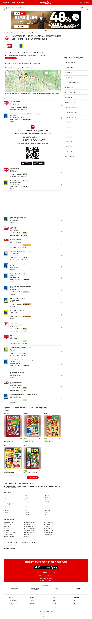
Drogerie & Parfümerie (72, 82)
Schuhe (69, 127)
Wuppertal (27, 506)
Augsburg (47, 500)
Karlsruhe (47, 495)
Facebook (54, 599)
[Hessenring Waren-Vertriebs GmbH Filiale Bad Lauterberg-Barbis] (21, 46)
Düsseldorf (7, 510)
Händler (13, 2)
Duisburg (26, 502)
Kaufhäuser (70, 97)
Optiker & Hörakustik (72, 112)
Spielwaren (70, 137)
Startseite (11, 599)
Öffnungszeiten (12, 600)
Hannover (26, 495)
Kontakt (32, 603)
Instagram (54, 602)
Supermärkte (70, 147)
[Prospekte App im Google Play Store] (39, 163)
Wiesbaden (47, 497)
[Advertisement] (76, 44)
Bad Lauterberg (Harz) (9, 32)
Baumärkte (69, 72)
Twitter (53, 600)
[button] (59, 72)
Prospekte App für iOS (46, 578)
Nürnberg (26, 500)
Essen (6, 512)
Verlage (32, 600)
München (6, 500)
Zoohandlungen (71, 151)
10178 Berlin (83, 8)
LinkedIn (54, 603)
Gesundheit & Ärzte (71, 92)
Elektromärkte (70, 87)
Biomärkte (7, 528)
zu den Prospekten (11, 58)
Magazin (82, 2)
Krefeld (46, 514)
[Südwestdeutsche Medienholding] (14, 589)
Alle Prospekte (33, 477)
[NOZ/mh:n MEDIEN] (57, 589)
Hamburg (6, 497)
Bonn (25, 510)
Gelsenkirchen (48, 502)
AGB (74, 603)
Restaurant (69, 122)
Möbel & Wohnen (71, 102)
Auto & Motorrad (71, 62)
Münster (26, 514)
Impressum (75, 605)
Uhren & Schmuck (49, 530)
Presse (74, 600)
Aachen (46, 504)
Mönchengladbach (49, 506)
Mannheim (27, 512)
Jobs (74, 599)
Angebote (11, 603)
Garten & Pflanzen (9, 536)
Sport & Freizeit (71, 142)
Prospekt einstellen (35, 599)
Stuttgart (6, 506)
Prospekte (6, 2)
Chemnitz (47, 510)
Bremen (6, 514)
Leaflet (47, 91)
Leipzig (26, 497)
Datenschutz (76, 602)
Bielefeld (26, 508)
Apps (87, 2)
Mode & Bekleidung (71, 107)
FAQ (31, 602)
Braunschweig (48, 508)
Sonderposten (70, 132)
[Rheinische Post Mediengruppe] (35, 589)
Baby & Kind (70, 67)
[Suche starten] (6, 8)
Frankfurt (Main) (8, 504)
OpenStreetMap (53, 91)
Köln (5, 502)
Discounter (69, 77)
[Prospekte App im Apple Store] (27, 163)
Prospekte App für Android (46, 576)
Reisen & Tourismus (72, 117)
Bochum (26, 504)
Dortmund (6, 508)
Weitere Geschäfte (70, 156)
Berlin (49, 3)
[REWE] (9, 46)
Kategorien (20, 2)
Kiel (45, 512)
